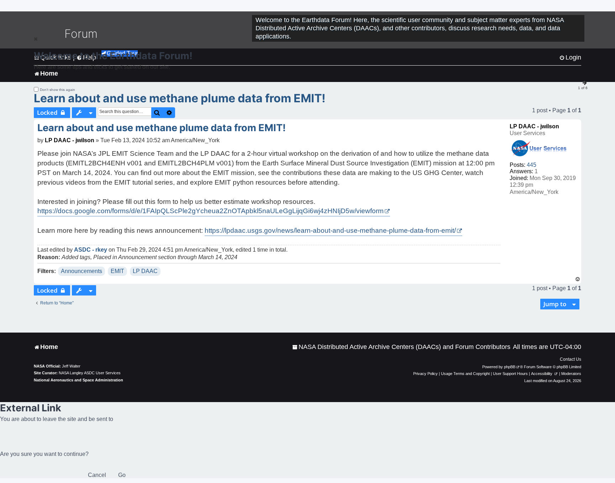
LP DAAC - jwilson (534, 126)
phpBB (509, 367)
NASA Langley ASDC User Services (90, 373)
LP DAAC (145, 271)
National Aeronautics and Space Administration (78, 380)
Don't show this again (57, 90)
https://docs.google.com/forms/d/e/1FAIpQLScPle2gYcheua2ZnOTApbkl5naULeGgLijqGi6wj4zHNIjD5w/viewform (210, 211)
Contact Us (570, 359)
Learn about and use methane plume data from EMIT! (179, 98)
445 (531, 165)
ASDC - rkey (90, 250)
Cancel (97, 475)
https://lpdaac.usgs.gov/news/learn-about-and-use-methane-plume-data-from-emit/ (330, 230)
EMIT (117, 271)
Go (122, 475)
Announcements (81, 271)
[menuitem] (401, 347)
